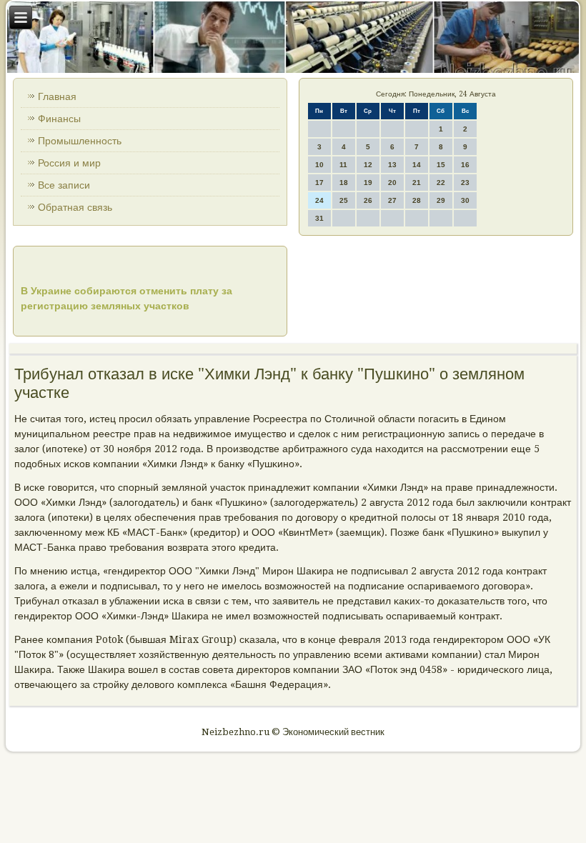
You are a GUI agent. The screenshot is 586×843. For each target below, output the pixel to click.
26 (368, 200)
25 (343, 200)
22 (441, 182)
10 (319, 165)
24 (319, 200)
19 (368, 182)
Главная (57, 96)
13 (392, 165)
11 (343, 165)
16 (465, 165)
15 (441, 165)
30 (465, 200)
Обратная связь (75, 207)
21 (416, 182)
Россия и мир (69, 163)
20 (392, 182)
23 (465, 182)
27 (392, 200)
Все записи (64, 185)
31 (319, 218)
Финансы (59, 118)
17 (319, 182)
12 (368, 165)
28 (416, 200)
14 (416, 165)
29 (441, 200)
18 (343, 182)
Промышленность (79, 140)
